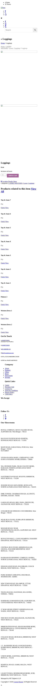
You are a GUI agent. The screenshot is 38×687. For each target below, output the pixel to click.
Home (3, 43)
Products (7, 370)
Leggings (17, 48)
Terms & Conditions (11, 390)
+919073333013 (6, 340)
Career (7, 385)
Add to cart (13, 175)
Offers (7, 372)
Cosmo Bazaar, (18, 682)
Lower (11, 48)
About (7, 368)
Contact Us (8, 389)
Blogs (7, 374)
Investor (7, 377)
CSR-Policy (9, 394)
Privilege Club (9, 387)
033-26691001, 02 (6, 349)
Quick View (5, 208)
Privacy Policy (9, 392)
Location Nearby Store (9, 181)
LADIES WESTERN (6, 47)
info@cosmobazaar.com (8, 353)
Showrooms (9, 375)
